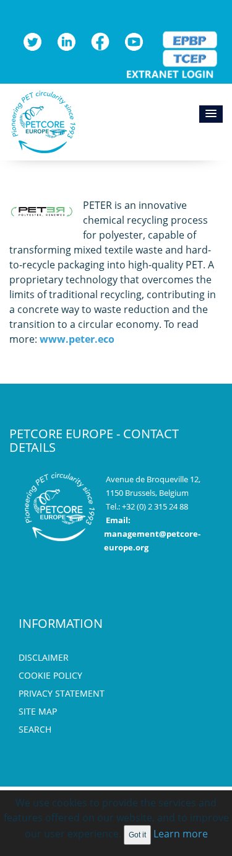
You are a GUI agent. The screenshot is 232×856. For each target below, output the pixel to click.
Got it (137, 835)
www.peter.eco (77, 339)
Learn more (180, 834)
